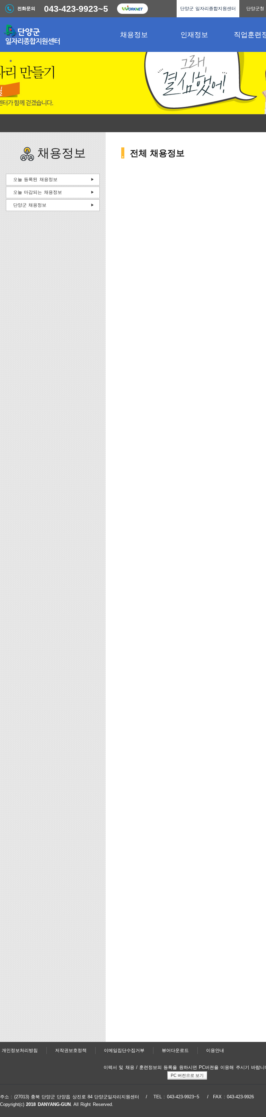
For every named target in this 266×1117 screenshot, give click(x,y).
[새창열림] (132, 8)
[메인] (52, 34)
